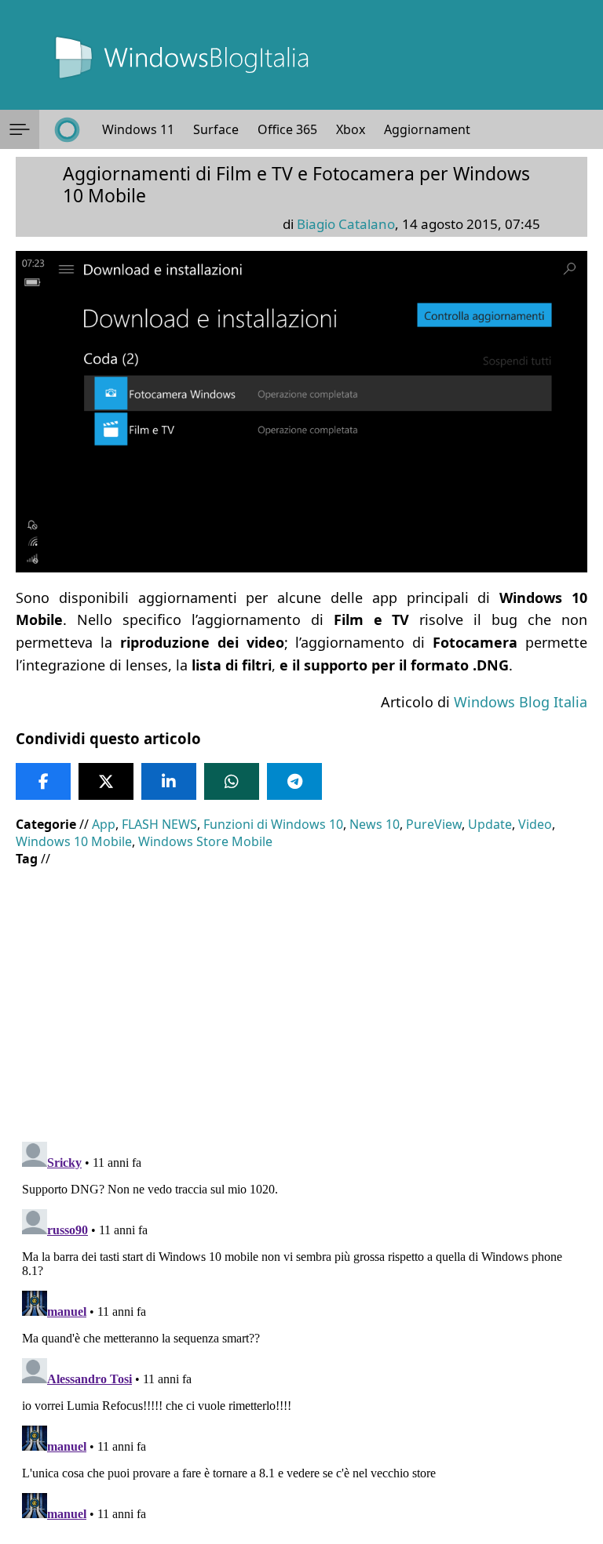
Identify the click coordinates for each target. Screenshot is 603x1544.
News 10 (374, 824)
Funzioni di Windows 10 (273, 824)
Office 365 (287, 129)
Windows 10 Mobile (74, 841)
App (103, 824)
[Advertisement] (301, 993)
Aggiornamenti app (441, 129)
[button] (19, 129)
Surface (216, 129)
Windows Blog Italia (520, 701)
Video (535, 824)
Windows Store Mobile (205, 841)
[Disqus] (301, 1331)
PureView (434, 824)
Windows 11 (138, 129)
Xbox (350, 129)
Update (490, 824)
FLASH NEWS (159, 824)
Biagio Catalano (346, 224)
